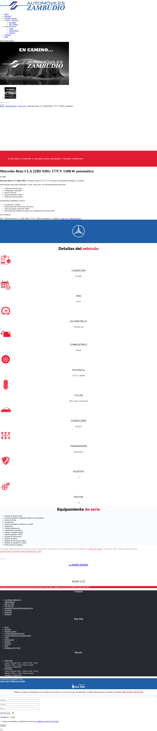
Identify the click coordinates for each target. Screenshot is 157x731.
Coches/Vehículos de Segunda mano (18, 636)
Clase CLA (22, 106)
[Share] (3, 102)
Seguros (12, 33)
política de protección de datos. (48, 721)
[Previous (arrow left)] (1, 104)
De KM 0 (12, 22)
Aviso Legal (4, 681)
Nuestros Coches (11, 18)
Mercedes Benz (11, 106)
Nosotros (8, 16)
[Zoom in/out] (8, 102)
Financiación (14, 31)
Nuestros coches (10, 631)
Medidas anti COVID (12, 648)
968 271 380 (94, 549)
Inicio (7, 14)
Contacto (8, 35)
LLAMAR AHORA (78, 564)
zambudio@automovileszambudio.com (20, 551)
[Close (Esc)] (1, 102)
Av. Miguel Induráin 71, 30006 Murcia (13, 601)
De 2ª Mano (13, 24)
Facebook (8, 610)
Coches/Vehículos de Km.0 (14, 633)
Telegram (8, 614)
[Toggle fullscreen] (5, 102)
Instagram (8, 612)
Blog (6, 37)
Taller (11, 29)
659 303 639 (9, 606)
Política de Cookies (17, 681)
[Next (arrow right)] (3, 104)
